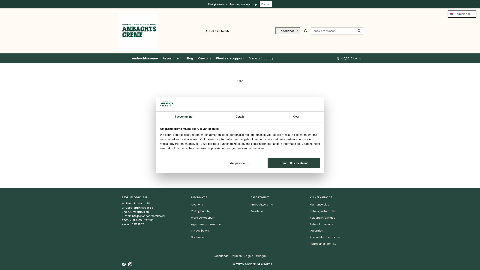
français (261, 256)
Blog (189, 58)
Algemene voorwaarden (207, 224)
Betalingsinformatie (323, 211)
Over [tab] (296, 116)
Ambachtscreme (145, 58)
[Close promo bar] (477, 2)
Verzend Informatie (322, 218)
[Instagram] (130, 264)
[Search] (359, 31)
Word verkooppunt (230, 58)
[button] (462, 13)
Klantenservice (319, 204)
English (248, 256)
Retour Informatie (321, 224)
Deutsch (236, 256)
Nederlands (221, 256)
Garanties (316, 230)
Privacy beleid (200, 230)
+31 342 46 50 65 (217, 31)
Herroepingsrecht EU (323, 244)
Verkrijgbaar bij (261, 58)
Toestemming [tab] (184, 116)
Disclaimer (198, 237)
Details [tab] (240, 116)
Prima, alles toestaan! (294, 163)
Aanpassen (237, 163)
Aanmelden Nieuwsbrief (325, 237)
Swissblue (256, 211)
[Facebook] (124, 264)
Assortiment (172, 58)
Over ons (204, 58)
